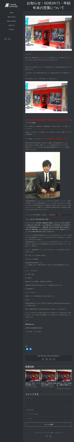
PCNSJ (51, 432)
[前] (26, 379)
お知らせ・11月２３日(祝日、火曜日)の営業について (48, 384)
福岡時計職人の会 (29, 324)
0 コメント (36, 386)
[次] (71, 379)
